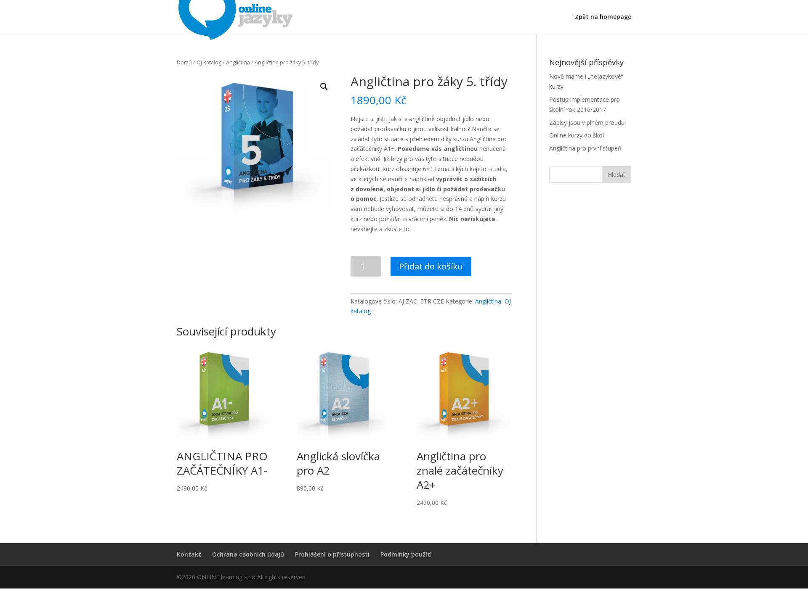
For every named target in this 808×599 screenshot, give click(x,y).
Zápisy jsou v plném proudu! (587, 123)
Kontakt (189, 554)
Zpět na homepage (603, 17)
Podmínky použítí (406, 554)
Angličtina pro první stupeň (585, 148)
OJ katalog (209, 62)
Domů (184, 62)
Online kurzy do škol (576, 135)
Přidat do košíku (431, 266)
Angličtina (238, 62)
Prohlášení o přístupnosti (332, 554)
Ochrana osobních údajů (248, 554)
